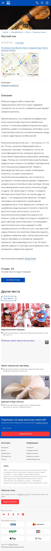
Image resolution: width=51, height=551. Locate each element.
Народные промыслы (40, 32)
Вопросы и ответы (32, 456)
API (18, 74)
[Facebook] (8, 514)
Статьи (3, 459)
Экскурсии (4, 447)
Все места (8, 298)
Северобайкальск (17, 32)
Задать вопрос (10, 502)
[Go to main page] (8, 3)
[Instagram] (18, 514)
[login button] (47, 3)
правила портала (42, 423)
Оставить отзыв (13, 280)
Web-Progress (13, 544)
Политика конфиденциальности (12, 547)
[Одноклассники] (13, 514)
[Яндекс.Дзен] (23, 514)
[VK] (3, 514)
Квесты (3, 450)
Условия (35, 74)
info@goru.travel (22, 494)
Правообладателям (33, 459)
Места (28, 32)
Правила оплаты (32, 453)
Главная (5, 32)
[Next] (48, 18)
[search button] (42, 3)
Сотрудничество (32, 450)
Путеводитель (6, 456)
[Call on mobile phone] (37, 3)
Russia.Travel (30, 258)
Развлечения (5, 453)
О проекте (29, 447)
